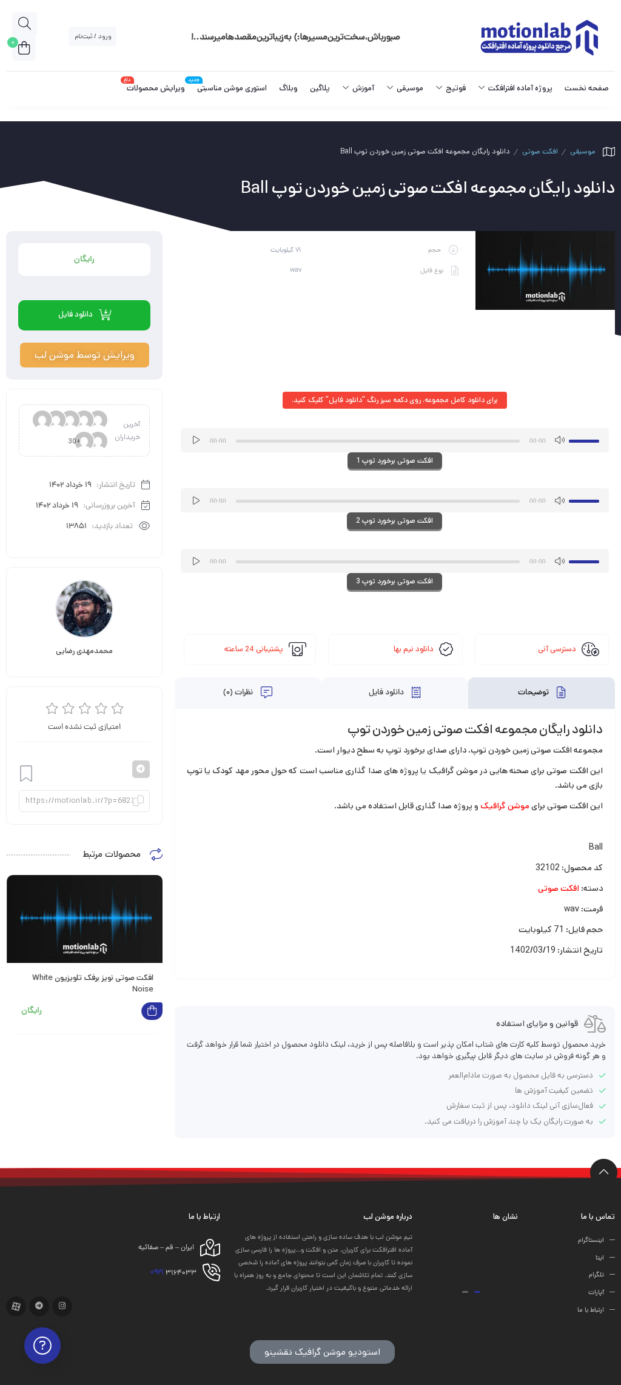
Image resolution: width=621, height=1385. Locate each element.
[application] (395, 440)
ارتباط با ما (590, 1310)
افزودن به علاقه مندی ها (26, 774)
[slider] (586, 439)
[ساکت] (559, 440)
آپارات (596, 1293)
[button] (477, 1292)
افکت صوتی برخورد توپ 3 (394, 581)
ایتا (600, 1258)
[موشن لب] (539, 37)
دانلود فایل (387, 693)
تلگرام (596, 1275)
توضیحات (534, 693)
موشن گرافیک (504, 806)
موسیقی (583, 151)
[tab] (541, 693)
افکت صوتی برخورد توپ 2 (394, 520)
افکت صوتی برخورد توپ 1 (395, 460)
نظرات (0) (239, 693)
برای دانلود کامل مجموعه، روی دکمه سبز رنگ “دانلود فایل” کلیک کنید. (395, 400)
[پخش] (196, 440)
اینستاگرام (591, 1241)
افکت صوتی (540, 151)
